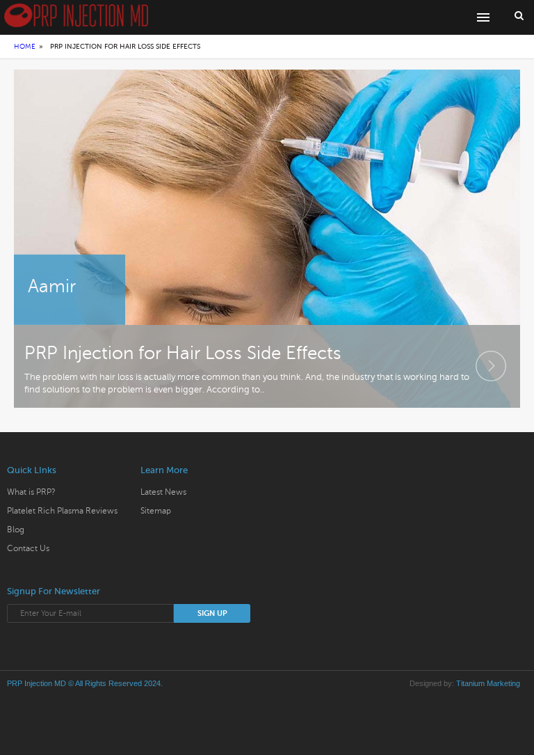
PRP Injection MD (36, 683)
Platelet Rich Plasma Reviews (62, 511)
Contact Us (28, 548)
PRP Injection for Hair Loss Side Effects (182, 353)
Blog (15, 529)
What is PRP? (31, 492)
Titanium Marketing (488, 683)
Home (24, 46)
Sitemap (155, 511)
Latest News (163, 492)
